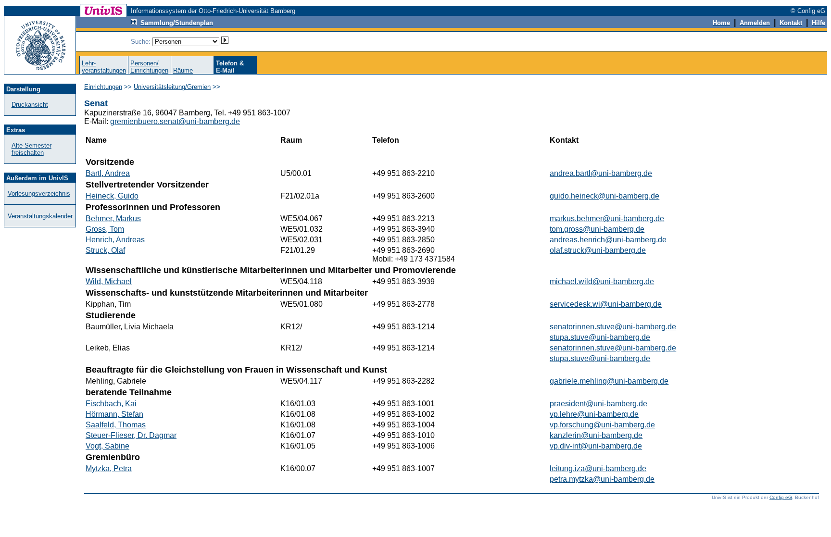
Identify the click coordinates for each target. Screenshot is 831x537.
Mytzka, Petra (109, 468)
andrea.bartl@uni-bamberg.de (601, 173)
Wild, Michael (109, 281)
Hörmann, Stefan (114, 414)
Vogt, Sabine (107, 446)
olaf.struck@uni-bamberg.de (598, 250)
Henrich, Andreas (115, 240)
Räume (183, 70)
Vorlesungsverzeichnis (39, 193)
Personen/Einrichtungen (149, 67)
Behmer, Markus (113, 218)
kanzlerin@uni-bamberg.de (596, 435)
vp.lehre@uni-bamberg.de (594, 414)
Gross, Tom (105, 229)
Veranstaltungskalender (40, 216)
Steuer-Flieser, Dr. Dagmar (131, 435)
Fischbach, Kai (111, 404)
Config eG (780, 497)
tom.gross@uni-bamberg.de (597, 229)
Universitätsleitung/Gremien (172, 86)
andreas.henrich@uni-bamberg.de (608, 240)
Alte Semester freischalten (31, 149)
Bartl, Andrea (108, 173)
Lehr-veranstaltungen (104, 67)
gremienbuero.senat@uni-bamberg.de (175, 121)
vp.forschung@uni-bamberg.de (602, 425)
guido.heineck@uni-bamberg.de (604, 196)
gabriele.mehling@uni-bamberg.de (609, 381)
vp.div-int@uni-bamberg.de (596, 446)
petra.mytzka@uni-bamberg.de (602, 479)
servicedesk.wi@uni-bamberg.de (606, 304)
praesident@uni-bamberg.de (598, 404)
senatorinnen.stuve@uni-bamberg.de (613, 327)
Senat (96, 103)
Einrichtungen (103, 86)
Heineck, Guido (112, 196)
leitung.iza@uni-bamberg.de (598, 468)
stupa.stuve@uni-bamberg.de (600, 337)
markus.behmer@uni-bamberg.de (607, 218)
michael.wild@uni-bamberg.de (602, 281)
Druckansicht (30, 104)
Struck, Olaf (105, 250)
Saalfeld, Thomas (116, 425)
